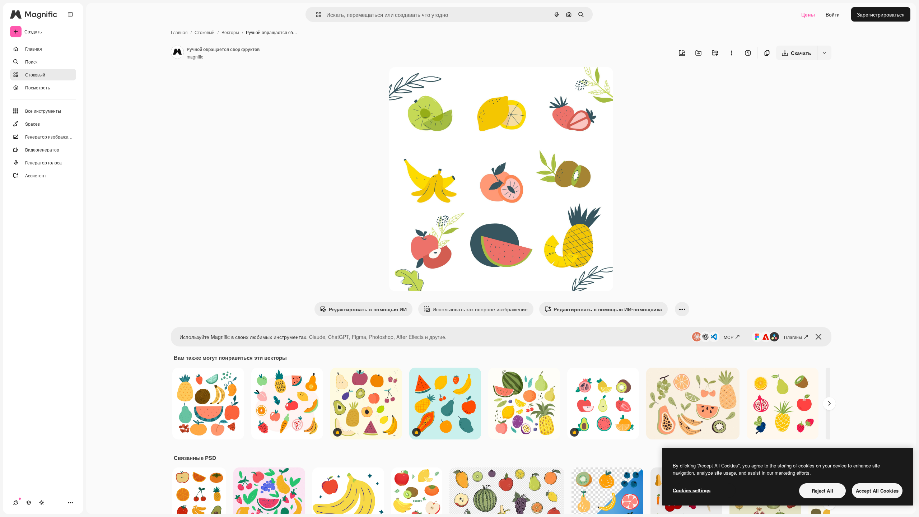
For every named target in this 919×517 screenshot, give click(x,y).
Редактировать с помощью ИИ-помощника (608, 309)
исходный (437, 81)
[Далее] (829, 403)
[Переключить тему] (41, 502)
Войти (833, 14)
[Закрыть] (818, 336)
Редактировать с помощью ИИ (368, 309)
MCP (728, 337)
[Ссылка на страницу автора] (177, 53)
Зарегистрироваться (881, 14)
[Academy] (28, 502)
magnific (195, 56)
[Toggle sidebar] (70, 14)
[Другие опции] (731, 53)
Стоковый (205, 32)
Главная (179, 32)
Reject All (822, 490)
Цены (808, 14)
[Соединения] (16, 502)
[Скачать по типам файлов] (824, 53)
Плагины (793, 337)
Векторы (230, 32)
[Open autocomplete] (316, 14)
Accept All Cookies (877, 490)
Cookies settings (691, 490)
